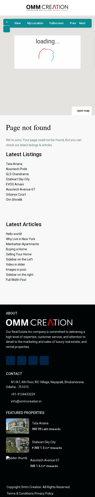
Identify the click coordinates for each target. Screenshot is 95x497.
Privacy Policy (43, 493)
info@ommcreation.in (26, 401)
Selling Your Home (19, 254)
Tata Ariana (14, 164)
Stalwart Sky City (18, 179)
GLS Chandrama (17, 174)
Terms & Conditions (20, 493)
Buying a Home (16, 249)
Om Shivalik (14, 199)
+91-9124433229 (23, 394)
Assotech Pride (16, 169)
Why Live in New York (20, 239)
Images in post (16, 269)
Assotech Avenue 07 (20, 189)
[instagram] (44, 360)
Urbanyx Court (16, 194)
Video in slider (15, 264)
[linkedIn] (21, 360)
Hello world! (14, 234)
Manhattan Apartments (22, 244)
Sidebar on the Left (19, 259)
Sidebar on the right (19, 274)
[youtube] (33, 360)
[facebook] (10, 360)
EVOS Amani (15, 184)
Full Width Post (16, 280)
